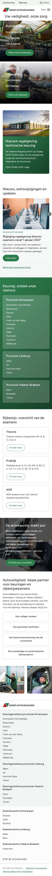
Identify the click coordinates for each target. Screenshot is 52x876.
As (7, 365)
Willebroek (11, 343)
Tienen (9, 397)
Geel (8, 316)
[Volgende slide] (49, 214)
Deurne (9, 312)
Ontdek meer (15, 447)
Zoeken (46, 3)
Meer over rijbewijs (17, 94)
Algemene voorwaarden (36, 868)
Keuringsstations (14, 32)
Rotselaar (11, 393)
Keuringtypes (12, 37)
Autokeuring (8, 3)
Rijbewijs (23, 3)
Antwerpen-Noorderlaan (18, 305)
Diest (9, 390)
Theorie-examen (14, 74)
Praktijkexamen (13, 80)
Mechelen (11, 336)
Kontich (10, 328)
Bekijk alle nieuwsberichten (17, 267)
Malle (8, 332)
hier (27, 167)
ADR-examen (12, 85)
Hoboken (11, 324)
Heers (9, 372)
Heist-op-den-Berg (16, 320)
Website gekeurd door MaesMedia (18, 871)
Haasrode (7, 848)
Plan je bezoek (13, 43)
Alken (9, 361)
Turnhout (11, 339)
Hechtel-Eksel (13, 368)
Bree (5, 838)
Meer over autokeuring (19, 52)
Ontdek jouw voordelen (20, 562)
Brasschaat (11, 308)
